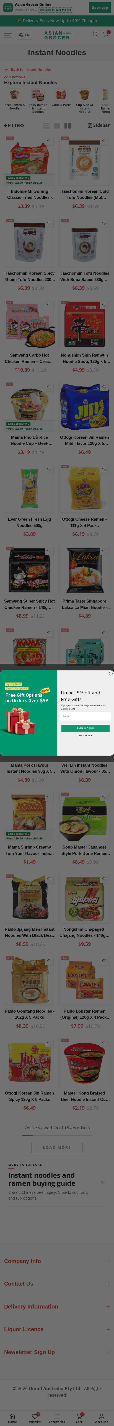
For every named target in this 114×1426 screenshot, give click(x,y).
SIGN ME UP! (85, 728)
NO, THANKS (85, 736)
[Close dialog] (111, 673)
